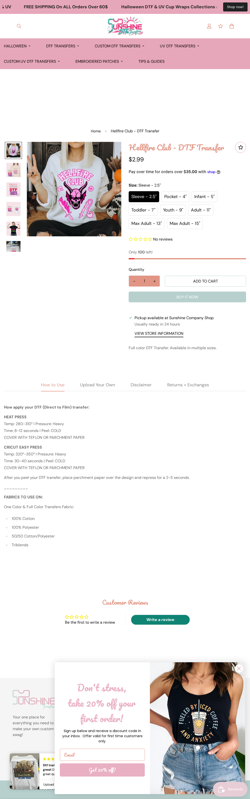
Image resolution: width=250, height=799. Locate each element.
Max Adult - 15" (185, 223)
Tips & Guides (151, 61)
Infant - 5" (204, 197)
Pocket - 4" (175, 197)
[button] (140, 239)
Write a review (160, 619)
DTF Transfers (60, 46)
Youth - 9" (173, 210)
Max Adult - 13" (146, 223)
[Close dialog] (239, 668)
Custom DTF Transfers (117, 46)
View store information (159, 333)
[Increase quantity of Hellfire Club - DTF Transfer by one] (154, 281)
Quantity (136, 269)
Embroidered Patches (97, 61)
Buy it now (187, 297)
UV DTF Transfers (177, 46)
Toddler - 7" (143, 210)
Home (96, 131)
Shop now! (235, 7)
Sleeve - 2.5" (143, 197)
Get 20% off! (102, 770)
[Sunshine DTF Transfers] (125, 26)
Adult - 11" (201, 210)
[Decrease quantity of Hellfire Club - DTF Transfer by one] (134, 281)
